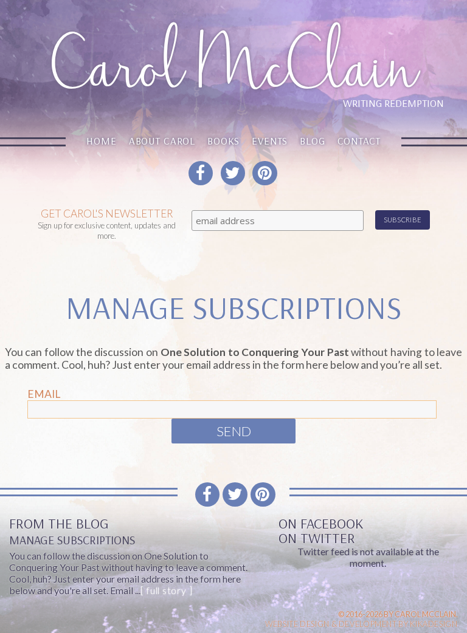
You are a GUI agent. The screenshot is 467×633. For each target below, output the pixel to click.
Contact (359, 140)
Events (270, 140)
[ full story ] (166, 590)
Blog (312, 140)
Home (101, 140)
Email (43, 394)
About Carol (162, 140)
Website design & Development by (361, 624)
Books (223, 140)
